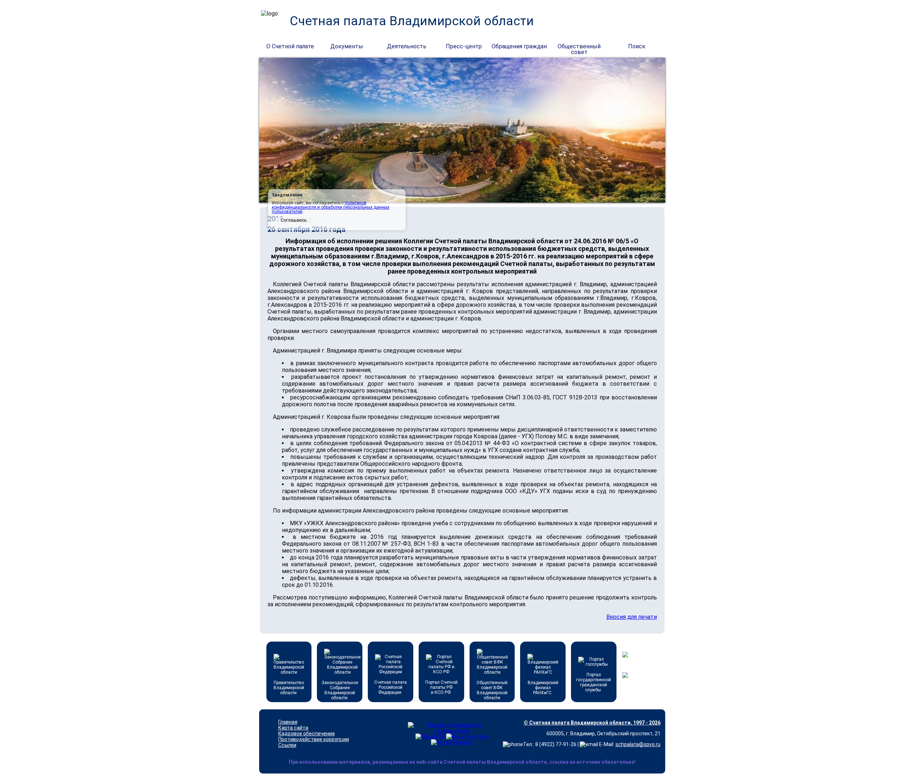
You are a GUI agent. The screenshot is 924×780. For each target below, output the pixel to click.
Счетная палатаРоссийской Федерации (390, 687)
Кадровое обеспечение (306, 733)
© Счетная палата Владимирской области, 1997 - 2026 (592, 723)
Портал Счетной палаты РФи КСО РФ (441, 687)
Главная (287, 722)
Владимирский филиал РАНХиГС (543, 687)
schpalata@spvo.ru (638, 744)
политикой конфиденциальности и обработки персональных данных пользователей (330, 207)
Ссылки (287, 745)
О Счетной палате (290, 46)
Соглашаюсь (293, 220)
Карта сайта (293, 728)
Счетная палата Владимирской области (412, 21)
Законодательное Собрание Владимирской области (340, 690)
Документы (346, 46)
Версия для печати (631, 616)
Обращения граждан (519, 46)
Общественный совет (579, 47)
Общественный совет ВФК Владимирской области (491, 690)
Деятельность (406, 46)
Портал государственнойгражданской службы (593, 682)
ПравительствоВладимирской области (289, 687)
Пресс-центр (464, 46)
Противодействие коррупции (313, 739)
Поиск (636, 46)
